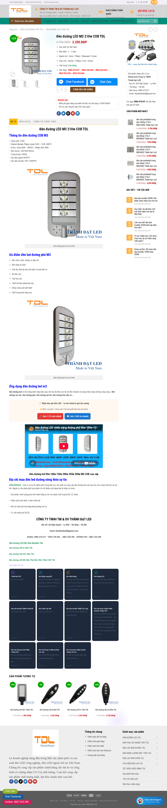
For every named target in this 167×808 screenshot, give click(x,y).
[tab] (13, 122)
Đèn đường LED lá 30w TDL (21, 548)
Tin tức (72, 801)
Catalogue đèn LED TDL (108, 801)
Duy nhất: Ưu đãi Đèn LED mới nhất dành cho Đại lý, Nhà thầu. (144, 211)
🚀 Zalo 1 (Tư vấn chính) (50, 416)
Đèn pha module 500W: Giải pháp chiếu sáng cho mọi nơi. (146, 199)
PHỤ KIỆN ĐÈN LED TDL (133, 763)
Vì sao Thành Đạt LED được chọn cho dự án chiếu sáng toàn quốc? (145, 238)
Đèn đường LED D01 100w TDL (21, 710)
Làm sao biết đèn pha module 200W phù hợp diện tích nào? (145, 225)
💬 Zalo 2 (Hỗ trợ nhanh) (77, 416)
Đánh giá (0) (25, 121)
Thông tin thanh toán (44, 121)
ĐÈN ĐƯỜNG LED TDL (132, 737)
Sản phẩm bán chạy (131, 774)
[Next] (48, 56)
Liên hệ (80, 801)
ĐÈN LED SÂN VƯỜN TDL (133, 758)
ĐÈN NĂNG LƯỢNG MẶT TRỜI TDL (137, 753)
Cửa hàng (63, 801)
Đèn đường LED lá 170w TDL (77, 710)
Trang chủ (13, 29)
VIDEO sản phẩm (91, 801)
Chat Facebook (13, 796)
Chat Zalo (10, 791)
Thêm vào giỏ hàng (83, 89)
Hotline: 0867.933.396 (17, 801)
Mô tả (13, 121)
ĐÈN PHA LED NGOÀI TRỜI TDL (136, 742)
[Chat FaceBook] (72, 82)
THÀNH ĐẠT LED (91, 804)
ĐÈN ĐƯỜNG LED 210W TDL (58, 29)
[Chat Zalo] (103, 82)
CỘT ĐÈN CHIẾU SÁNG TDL (134, 768)
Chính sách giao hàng (51, 2)
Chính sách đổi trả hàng (33, 2)
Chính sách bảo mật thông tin (99, 750)
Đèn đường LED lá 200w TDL (106, 710)
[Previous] (13, 56)
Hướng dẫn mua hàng (96, 755)
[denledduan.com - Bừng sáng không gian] (20, 11)
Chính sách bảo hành (96, 746)
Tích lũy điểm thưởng (16, 2)
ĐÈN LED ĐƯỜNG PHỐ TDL (31, 29)
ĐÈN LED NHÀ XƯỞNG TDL (134, 748)
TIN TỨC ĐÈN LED (130, 779)
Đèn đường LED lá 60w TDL (50, 710)
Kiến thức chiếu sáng (131, 784)
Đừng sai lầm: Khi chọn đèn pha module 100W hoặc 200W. (145, 251)
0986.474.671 (139, 101)
